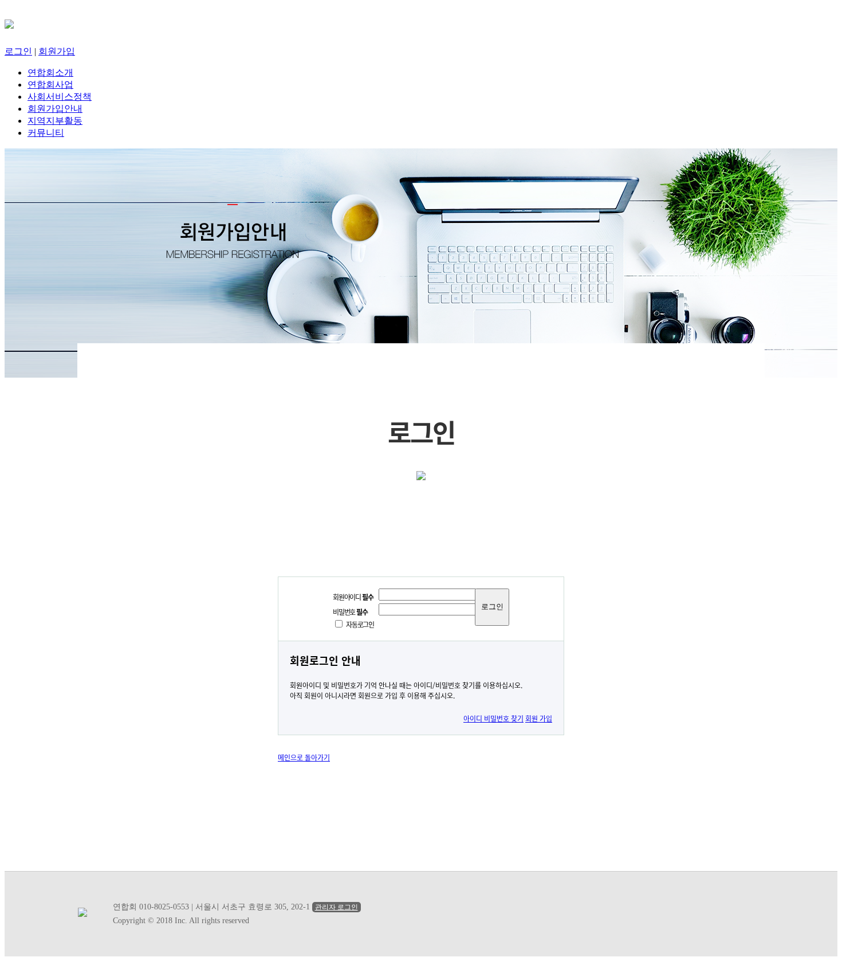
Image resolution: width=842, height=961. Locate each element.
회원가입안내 (54, 108)
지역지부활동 (54, 120)
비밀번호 (350, 612)
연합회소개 (50, 72)
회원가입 (56, 51)
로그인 (18, 51)
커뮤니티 (45, 133)
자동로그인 (360, 624)
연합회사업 (50, 84)
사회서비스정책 (59, 96)
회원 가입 (538, 718)
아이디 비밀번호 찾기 (493, 718)
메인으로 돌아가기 (304, 757)
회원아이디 (353, 597)
